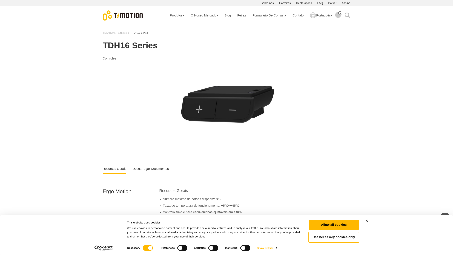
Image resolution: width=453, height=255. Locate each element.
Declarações (304, 3)
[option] (226, 104)
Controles (123, 32)
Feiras (241, 15)
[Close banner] (367, 220)
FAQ (320, 3)
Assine (346, 3)
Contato (298, 15)
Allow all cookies (334, 224)
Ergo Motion (117, 191)
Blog (228, 15)
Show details (265, 248)
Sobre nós (267, 3)
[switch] (182, 248)
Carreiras (285, 3)
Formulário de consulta (269, 15)
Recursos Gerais (114, 169)
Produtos (176, 15)
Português (323, 15)
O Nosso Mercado (203, 15)
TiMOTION (109, 32)
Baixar (332, 3)
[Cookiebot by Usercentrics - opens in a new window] (103, 248)
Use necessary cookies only (333, 237)
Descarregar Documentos (151, 169)
